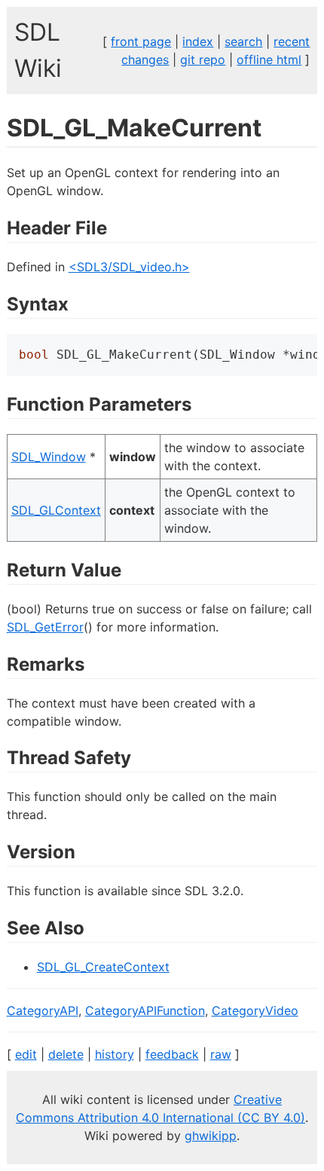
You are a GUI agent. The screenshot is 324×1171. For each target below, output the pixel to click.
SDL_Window (48, 456)
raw (220, 1054)
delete (66, 1054)
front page (141, 41)
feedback (172, 1054)
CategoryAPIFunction (145, 1010)
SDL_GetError (45, 626)
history (114, 1054)
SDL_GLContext (56, 510)
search (243, 41)
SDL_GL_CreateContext (103, 966)
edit (26, 1054)
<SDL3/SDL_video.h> (129, 266)
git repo (202, 59)
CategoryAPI (42, 1010)
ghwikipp (211, 1135)
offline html (269, 59)
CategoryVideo (255, 1010)
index (197, 41)
